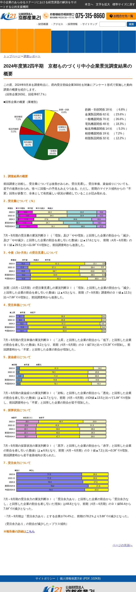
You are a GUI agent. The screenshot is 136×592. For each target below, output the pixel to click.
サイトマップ (89, 24)
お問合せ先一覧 (123, 16)
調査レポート (32, 56)
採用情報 (73, 24)
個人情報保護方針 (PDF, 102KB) (80, 578)
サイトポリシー (45, 578)
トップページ (12, 56)
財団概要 (43, 24)
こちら (30, 531)
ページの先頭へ (122, 545)
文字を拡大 (103, 4)
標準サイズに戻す (123, 4)
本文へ (89, 4)
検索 (131, 24)
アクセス (58, 24)
